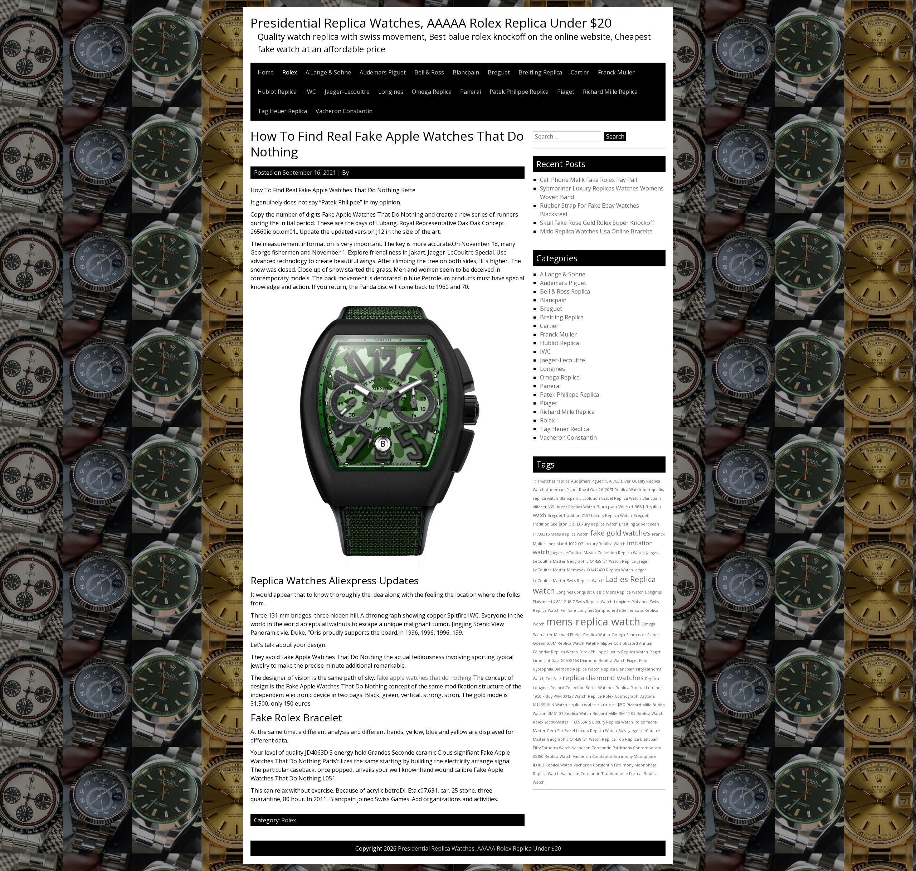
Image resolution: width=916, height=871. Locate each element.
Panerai (470, 92)
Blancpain (466, 72)
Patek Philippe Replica (519, 92)
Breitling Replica (540, 72)
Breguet (499, 72)
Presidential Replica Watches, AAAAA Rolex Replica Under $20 (431, 22)
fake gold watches (620, 533)
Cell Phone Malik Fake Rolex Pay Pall (588, 180)
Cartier (580, 72)
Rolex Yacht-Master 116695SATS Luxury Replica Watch (583, 722)
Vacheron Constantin (344, 111)
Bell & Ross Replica (565, 291)
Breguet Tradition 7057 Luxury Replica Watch (589, 515)
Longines (390, 92)
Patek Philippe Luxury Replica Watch (613, 651)
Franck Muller (616, 72)
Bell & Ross (429, 72)
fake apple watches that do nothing (424, 678)
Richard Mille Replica (610, 92)
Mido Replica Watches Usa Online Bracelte (596, 231)
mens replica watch (593, 621)
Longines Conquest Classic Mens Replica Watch (600, 592)
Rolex (289, 72)
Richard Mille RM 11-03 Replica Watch (628, 713)
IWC (310, 92)
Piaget (565, 92)
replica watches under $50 (597, 704)
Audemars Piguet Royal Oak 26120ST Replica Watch (593, 489)
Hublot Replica (277, 92)
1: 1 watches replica (551, 481)
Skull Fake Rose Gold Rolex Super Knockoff (597, 223)
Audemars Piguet (383, 72)
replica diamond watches (603, 677)
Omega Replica (432, 92)
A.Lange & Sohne (328, 72)
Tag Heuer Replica (282, 111)
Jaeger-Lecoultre (347, 92)
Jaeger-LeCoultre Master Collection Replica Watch (598, 552)
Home (266, 72)
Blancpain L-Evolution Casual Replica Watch (600, 498)
